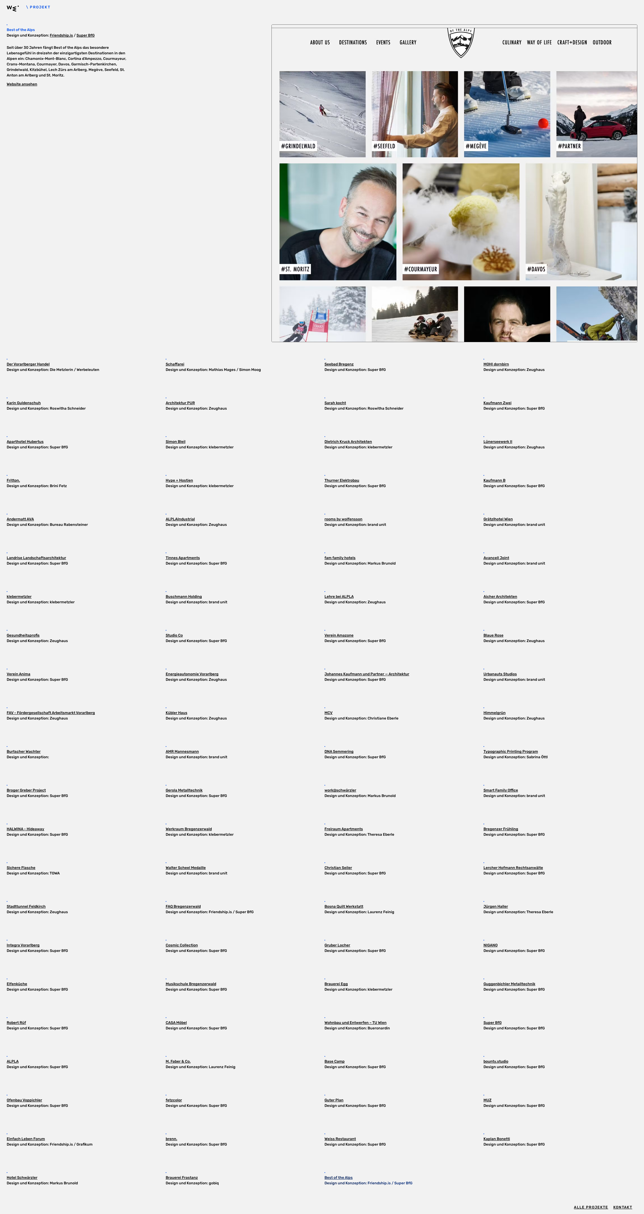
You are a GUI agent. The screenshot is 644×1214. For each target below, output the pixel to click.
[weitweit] (16, 9)
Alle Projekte (591, 1207)
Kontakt (622, 1207)
